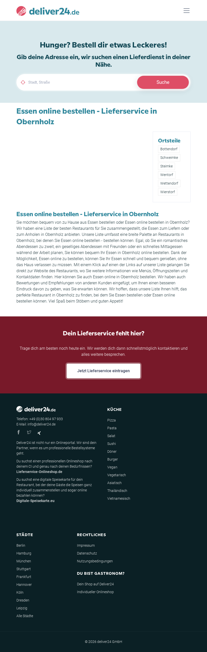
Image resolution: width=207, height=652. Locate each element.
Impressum (86, 545)
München (23, 561)
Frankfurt (23, 577)
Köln (19, 592)
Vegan (112, 467)
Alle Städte (24, 616)
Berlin (20, 545)
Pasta (112, 428)
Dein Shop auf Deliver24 (95, 584)
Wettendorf (169, 183)
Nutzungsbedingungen (95, 561)
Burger (112, 459)
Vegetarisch (116, 475)
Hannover (24, 585)
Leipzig (21, 608)
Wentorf (166, 175)
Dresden (22, 600)
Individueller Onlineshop (95, 592)
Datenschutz (87, 553)
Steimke (166, 166)
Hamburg (23, 553)
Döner (112, 451)
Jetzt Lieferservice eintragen (103, 370)
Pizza (111, 420)
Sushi (111, 444)
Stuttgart (23, 569)
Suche (163, 82)
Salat (111, 436)
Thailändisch (117, 491)
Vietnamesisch (118, 498)
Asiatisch (114, 483)
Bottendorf (168, 149)
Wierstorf (167, 192)
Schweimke (169, 158)
